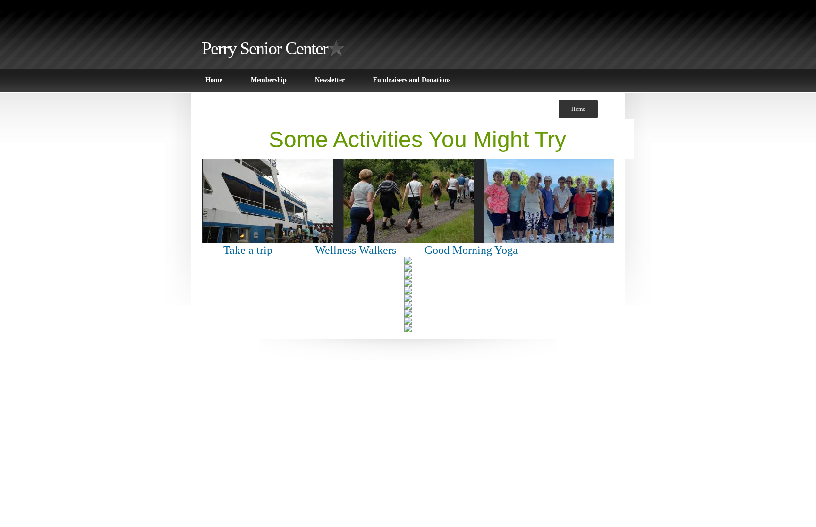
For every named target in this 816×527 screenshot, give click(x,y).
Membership (269, 80)
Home (213, 80)
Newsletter (330, 80)
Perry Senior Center (265, 48)
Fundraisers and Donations (411, 80)
